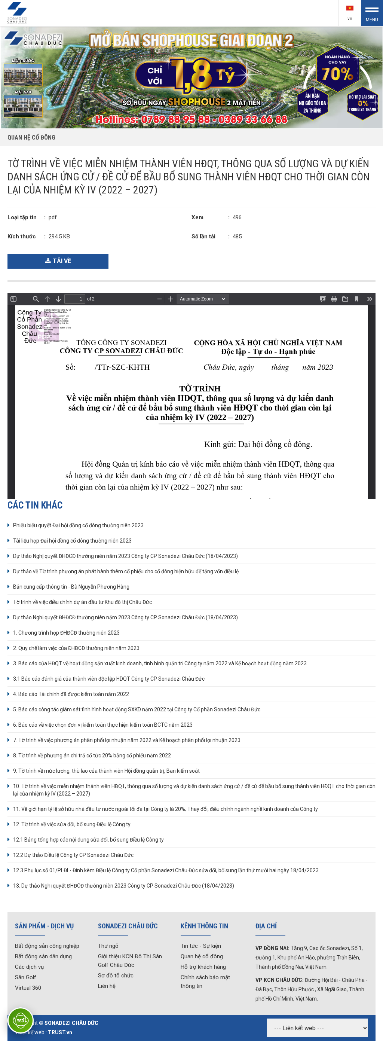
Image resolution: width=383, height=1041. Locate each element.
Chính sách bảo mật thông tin (205, 981)
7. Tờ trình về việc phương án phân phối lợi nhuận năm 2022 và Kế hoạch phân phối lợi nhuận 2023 (126, 740)
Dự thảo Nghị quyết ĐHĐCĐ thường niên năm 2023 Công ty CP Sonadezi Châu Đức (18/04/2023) (125, 556)
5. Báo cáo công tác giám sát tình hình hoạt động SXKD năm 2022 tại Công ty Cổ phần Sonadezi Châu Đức (136, 709)
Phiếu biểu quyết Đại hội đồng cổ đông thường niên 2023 (78, 525)
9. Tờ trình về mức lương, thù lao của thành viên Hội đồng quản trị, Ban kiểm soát (106, 771)
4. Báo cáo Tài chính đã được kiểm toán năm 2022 (71, 694)
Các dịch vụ (29, 967)
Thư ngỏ (108, 946)
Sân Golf (25, 977)
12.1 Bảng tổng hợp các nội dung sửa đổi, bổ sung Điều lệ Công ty (88, 840)
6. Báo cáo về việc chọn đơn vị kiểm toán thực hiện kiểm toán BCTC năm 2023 (103, 725)
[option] (191, 77)
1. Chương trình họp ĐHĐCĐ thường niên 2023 (66, 633)
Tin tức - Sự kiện (201, 946)
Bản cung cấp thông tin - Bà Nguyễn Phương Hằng (71, 587)
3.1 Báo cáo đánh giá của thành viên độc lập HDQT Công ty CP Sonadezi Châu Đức (109, 679)
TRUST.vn (60, 1032)
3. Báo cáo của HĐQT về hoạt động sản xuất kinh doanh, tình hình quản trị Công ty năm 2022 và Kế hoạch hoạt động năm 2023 (160, 663)
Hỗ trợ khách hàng (203, 967)
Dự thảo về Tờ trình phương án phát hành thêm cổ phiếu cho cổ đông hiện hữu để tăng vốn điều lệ (126, 571)
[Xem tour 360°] (20, 1020)
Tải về (62, 261)
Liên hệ (107, 986)
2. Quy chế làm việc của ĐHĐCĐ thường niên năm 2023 (76, 648)
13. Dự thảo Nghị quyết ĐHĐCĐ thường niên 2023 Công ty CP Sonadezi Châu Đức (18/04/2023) (123, 886)
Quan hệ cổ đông (202, 956)
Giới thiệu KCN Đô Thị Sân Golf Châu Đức (130, 960)
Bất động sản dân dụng (43, 956)
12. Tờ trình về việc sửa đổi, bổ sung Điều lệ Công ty (72, 824)
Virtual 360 (28, 987)
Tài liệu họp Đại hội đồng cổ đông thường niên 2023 (72, 541)
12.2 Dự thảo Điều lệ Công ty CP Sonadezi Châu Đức (73, 855)
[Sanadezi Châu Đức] (17, 12)
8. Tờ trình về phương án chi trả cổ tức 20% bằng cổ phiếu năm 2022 (92, 755)
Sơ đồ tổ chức (116, 975)
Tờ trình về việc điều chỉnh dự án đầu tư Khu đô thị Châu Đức (82, 602)
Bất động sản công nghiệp (47, 946)
